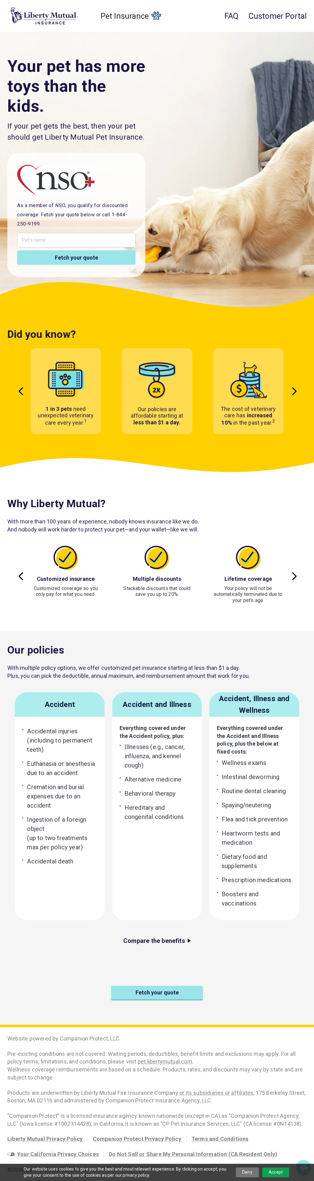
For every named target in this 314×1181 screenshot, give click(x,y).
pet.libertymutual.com (165, 1061)
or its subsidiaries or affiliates (216, 1093)
